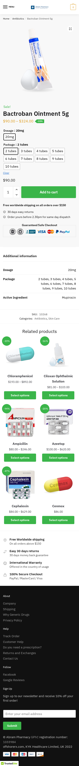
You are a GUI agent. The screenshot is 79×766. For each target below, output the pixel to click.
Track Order (11, 636)
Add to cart (49, 192)
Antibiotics (18, 18)
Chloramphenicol (20, 376)
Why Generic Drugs (16, 614)
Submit (12, 726)
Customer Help (13, 642)
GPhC (34, 737)
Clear (6, 173)
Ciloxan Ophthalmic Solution (58, 378)
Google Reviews (14, 680)
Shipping (9, 609)
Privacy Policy (12, 620)
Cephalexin (20, 506)
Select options (20, 395)
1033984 (9, 742)
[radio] (9, 137)
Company (9, 603)
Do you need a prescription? (22, 647)
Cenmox (58, 506)
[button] (70, 29)
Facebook (9, 674)
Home (6, 18)
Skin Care (54, 318)
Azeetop (58, 444)
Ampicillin (20, 444)
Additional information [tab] (20, 256)
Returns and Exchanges (19, 653)
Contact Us (10, 658)
